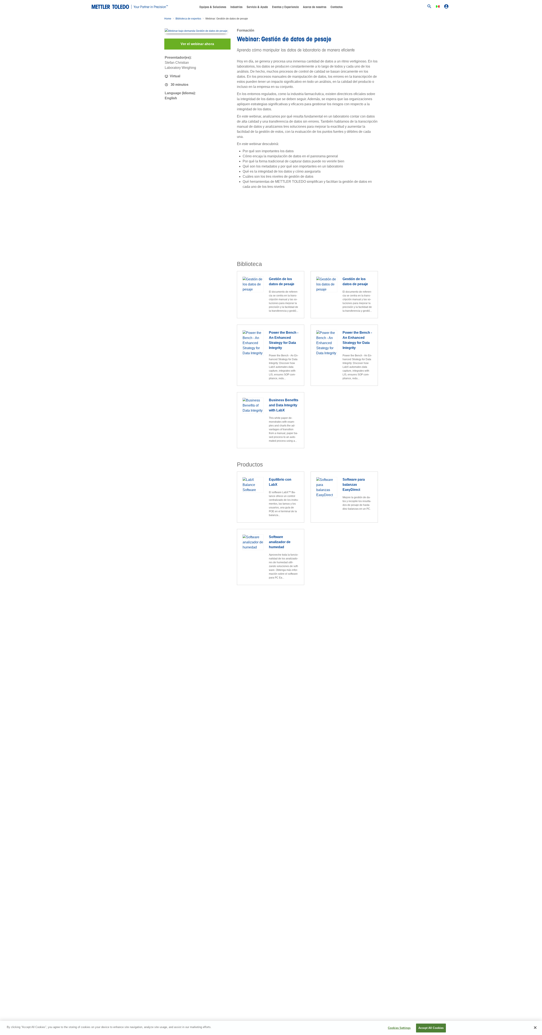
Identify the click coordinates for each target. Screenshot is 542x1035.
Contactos (336, 7)
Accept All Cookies (431, 1027)
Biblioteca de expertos (188, 18)
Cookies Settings (399, 1027)
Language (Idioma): (180, 93)
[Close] (535, 1027)
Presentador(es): (178, 57)
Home (167, 18)
